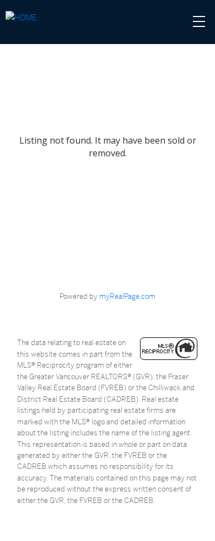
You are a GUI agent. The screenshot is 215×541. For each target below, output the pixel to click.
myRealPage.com (127, 296)
